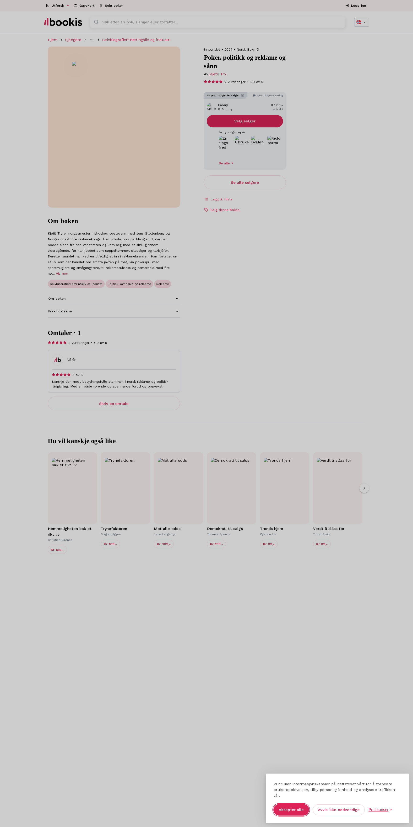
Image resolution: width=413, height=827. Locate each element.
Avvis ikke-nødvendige (339, 809)
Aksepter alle (291, 809)
